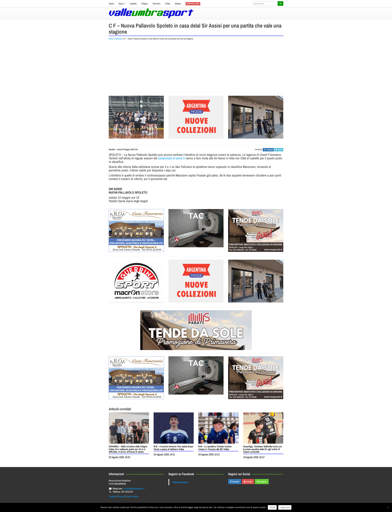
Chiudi (272, 507)
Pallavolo (118, 38)
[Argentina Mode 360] (196, 117)
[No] (388, 507)
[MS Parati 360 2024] (255, 230)
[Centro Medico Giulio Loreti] (196, 228)
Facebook (235, 481)
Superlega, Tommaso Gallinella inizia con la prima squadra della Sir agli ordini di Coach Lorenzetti (262, 449)
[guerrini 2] (136, 281)
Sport (121, 3)
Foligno (144, 3)
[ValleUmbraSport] (151, 13)
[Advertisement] (196, 68)
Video (167, 3)
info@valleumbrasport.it (134, 488)
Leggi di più (285, 507)
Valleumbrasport (180, 482)
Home (111, 3)
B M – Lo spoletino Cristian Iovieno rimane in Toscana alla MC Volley (215, 448)
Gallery (178, 3)
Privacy (120, 496)
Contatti (112, 496)
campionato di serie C (171, 158)
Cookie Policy (132, 496)
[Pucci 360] (255, 117)
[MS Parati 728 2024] (196, 330)
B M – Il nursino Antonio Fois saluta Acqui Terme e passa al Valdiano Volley (173, 448)
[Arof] (136, 230)
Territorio (156, 3)
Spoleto (133, 3)
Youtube (249, 481)
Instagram (263, 481)
